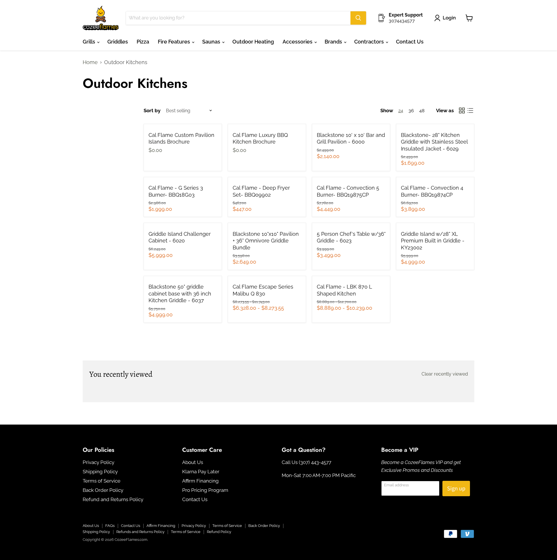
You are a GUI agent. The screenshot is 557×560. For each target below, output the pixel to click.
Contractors (369, 42)
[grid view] (461, 110)
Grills (89, 42)
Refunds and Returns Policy (140, 532)
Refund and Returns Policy (113, 499)
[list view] (470, 110)
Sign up (456, 488)
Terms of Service (101, 481)
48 (421, 110)
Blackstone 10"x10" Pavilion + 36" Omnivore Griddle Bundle (266, 241)
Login (449, 18)
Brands (334, 42)
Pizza (143, 42)
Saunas (211, 42)
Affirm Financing (200, 481)
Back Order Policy (103, 490)
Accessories (298, 42)
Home (90, 62)
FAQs (110, 525)
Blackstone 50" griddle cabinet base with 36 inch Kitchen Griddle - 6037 (180, 293)
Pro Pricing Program (205, 490)
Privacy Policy (98, 462)
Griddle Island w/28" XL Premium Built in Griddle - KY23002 (432, 241)
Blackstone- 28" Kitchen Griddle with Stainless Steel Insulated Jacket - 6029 (434, 142)
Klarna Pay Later (200, 471)
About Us (192, 462)
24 (400, 110)
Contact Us (410, 42)
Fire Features (174, 42)
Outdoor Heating (253, 42)
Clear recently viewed (445, 374)
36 (411, 110)
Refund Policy (219, 532)
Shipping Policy (100, 471)
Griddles (117, 42)
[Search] (358, 18)
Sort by (152, 110)
